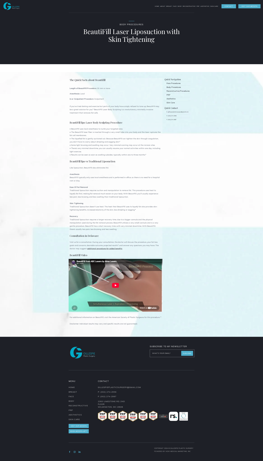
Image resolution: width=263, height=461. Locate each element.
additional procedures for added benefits (104, 248)
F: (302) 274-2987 (171, 119)
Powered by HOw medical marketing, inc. (172, 451)
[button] (169, 6)
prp (71, 410)
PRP (168, 95)
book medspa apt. (78, 431)
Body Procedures (174, 87)
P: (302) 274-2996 (171, 116)
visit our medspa (249, 6)
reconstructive (78, 405)
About (162, 6)
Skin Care (171, 102)
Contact (229, 6)
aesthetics (75, 415)
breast (73, 392)
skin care (74, 419)
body (71, 401)
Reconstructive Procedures (178, 91)
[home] (11, 6)
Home (157, 6)
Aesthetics (171, 99)
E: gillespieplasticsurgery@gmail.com (178, 112)
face (71, 396)
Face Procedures (174, 83)
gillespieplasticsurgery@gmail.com (119, 387)
